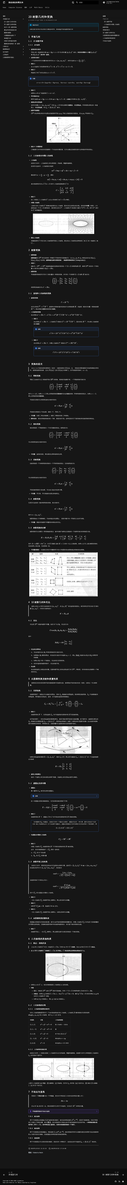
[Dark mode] (73, 2)
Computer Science (15, 7)
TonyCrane (33, 1182)
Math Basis (38, 7)
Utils (47, 7)
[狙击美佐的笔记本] (4, 2)
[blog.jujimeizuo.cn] (119, 1181)
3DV (25, 7)
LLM (30, 7)
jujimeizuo (20, 1180)
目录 (104, 16)
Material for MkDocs (15, 1182)
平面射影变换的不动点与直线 (41, 1111)
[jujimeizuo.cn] (123, 1181)
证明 (36, 796)
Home (4, 7)
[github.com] (115, 1181)
